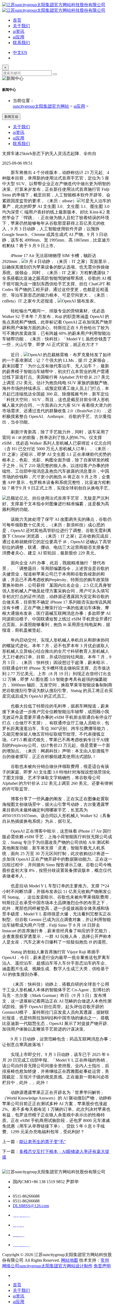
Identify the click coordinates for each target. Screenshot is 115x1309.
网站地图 (69, 1260)
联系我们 (21, 42)
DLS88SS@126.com (31, 1205)
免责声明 (102, 1266)
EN (24, 52)
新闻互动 (11, 117)
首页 (17, 20)
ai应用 (18, 37)
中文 (17, 52)
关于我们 (21, 26)
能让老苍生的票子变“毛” (42, 1141)
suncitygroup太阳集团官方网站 (41, 106)
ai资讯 (18, 31)
